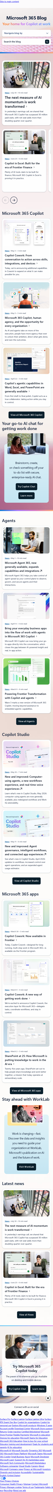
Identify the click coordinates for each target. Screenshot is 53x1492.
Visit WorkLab (26, 1167)
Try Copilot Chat (26, 486)
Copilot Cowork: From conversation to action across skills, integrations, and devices (26, 259)
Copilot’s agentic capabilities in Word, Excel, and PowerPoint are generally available (24, 387)
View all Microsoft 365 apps (26, 1090)
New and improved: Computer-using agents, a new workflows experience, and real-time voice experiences (24, 782)
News (7, 93)
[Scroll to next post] (13, 200)
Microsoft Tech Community (12, 1463)
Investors (46, 1469)
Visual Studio (25, 1466)
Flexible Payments (21, 1435)
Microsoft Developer (40, 1457)
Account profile (7, 1428)
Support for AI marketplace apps (29, 1460)
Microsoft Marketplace (35, 1463)
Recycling (8, 1490)
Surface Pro (5, 1419)
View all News (26, 1314)
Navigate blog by (13, 33)
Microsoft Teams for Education (34, 1438)
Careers (34, 1466)
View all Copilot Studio (26, 881)
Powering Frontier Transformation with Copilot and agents (25, 695)
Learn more (26, 495)
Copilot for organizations (29, 1422)
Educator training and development (16, 1444)
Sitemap (27, 1484)
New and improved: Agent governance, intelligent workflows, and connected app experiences (26, 850)
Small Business (17, 1457)
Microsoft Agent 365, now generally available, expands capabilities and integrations (22, 566)
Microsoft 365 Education (11, 1441)
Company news (16, 1469)
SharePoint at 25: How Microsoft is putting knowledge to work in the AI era (26, 1060)
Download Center (22, 1428)
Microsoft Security (20, 1450)
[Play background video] (48, 1398)
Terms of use (28, 1487)
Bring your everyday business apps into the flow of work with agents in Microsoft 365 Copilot (26, 632)
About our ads (19, 1490)
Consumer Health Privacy (11, 1484)
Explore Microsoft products (24, 1425)
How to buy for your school (35, 1441)
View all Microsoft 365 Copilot (26, 415)
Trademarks (39, 1487)
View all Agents (26, 721)
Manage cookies (14, 1487)
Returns (3, 1431)
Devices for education (10, 1438)
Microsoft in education (40, 1435)
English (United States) (10, 1475)
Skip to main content (9, 1)
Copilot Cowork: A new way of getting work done (23, 996)
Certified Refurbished (30, 1431)
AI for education (14, 1447)
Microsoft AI (5, 1450)
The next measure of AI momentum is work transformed (23, 102)
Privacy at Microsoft (33, 1469)
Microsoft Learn (7, 1460)
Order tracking (14, 1431)
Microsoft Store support (42, 1428)
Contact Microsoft (39, 1484)
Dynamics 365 (35, 1450)
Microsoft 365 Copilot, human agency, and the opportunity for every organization (24, 321)
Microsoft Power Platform (15, 1453)
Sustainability (38, 1472)
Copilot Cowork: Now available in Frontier (25, 938)
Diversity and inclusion (10, 1472)
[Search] (47, 42)
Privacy (3, 1487)
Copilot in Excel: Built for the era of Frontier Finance (22, 165)
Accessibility (26, 1472)
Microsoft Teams (35, 1453)
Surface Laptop (18, 1419)
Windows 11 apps (44, 1425)
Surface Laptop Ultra (34, 1419)
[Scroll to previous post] (5, 200)
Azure (27, 1457)
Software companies (9, 1466)
